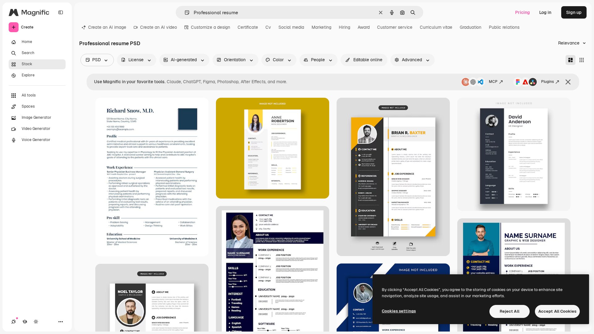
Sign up (574, 12)
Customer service (394, 27)
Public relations (504, 27)
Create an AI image (107, 27)
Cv (268, 27)
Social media (291, 27)
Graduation (470, 27)
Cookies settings (399, 311)
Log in (545, 12)
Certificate (248, 27)
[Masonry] (570, 60)
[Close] (568, 82)
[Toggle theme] (36, 322)
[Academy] (25, 322)
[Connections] (14, 322)
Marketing (321, 27)
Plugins (547, 81)
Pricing (522, 12)
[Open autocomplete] (184, 12)
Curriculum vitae (436, 27)
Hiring (344, 27)
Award (364, 27)
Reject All (509, 311)
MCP (493, 81)
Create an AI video (158, 27)
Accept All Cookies (557, 311)
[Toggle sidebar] (61, 12)
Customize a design (210, 27)
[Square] (582, 60)
